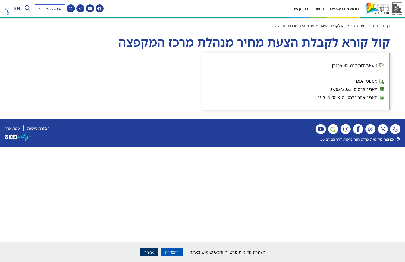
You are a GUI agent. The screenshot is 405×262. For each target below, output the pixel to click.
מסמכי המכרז (365, 81)
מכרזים (365, 25)
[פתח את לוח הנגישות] (8, 11)
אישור (149, 252)
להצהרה (171, 252)
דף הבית (382, 25)
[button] (50, 8)
